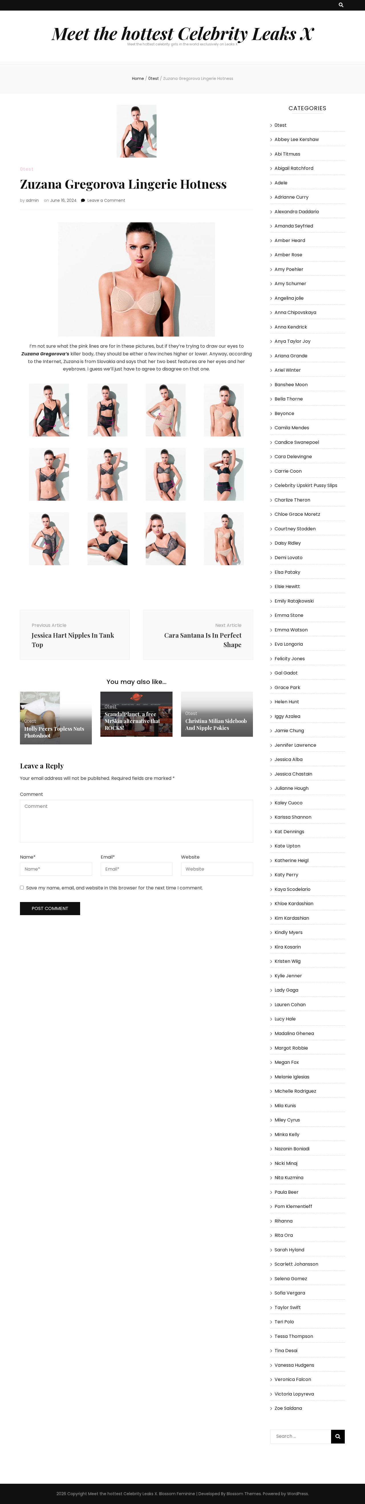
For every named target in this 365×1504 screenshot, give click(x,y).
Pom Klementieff (293, 1206)
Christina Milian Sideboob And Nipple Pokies (216, 724)
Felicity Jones (290, 658)
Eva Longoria (289, 644)
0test (27, 169)
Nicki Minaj (286, 1163)
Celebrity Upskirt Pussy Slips (306, 485)
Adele (281, 183)
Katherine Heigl (292, 860)
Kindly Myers (289, 932)
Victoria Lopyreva (294, 1394)
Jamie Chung (289, 730)
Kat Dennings (289, 831)
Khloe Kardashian (294, 903)
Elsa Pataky (287, 572)
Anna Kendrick (291, 327)
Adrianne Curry (292, 197)
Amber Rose (288, 254)
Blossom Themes (244, 1494)
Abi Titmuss (287, 154)
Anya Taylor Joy (293, 341)
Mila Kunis (285, 1105)
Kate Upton (287, 846)
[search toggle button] (341, 5)
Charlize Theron (292, 500)
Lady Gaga (286, 990)
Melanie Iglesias (292, 1077)
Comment (31, 794)
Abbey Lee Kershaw (297, 139)
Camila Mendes (292, 427)
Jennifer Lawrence (295, 745)
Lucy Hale (285, 1019)
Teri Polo (284, 1321)
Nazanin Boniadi (292, 1148)
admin (32, 200)
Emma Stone (289, 615)
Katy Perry (286, 874)
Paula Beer (287, 1192)
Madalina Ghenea (294, 1033)
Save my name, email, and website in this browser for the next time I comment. (114, 888)
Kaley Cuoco (289, 803)
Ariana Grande (291, 356)
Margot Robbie (291, 1048)
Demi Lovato (289, 557)
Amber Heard (290, 240)
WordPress (297, 1494)
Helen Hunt (287, 701)
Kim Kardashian (292, 918)
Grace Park (287, 687)
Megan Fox (287, 1062)
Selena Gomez (291, 1278)
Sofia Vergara (290, 1293)
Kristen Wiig (288, 961)
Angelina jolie (289, 298)
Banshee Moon (291, 384)
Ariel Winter (288, 370)
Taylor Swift (288, 1307)
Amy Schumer (290, 283)
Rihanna (284, 1221)
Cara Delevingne (293, 456)
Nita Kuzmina (289, 1177)
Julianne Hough (292, 788)
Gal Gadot (286, 673)
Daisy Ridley (288, 543)
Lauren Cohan (290, 1004)
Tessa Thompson (294, 1336)
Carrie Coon (288, 471)
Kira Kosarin (288, 947)
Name (28, 857)
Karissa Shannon (293, 817)
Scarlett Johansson (296, 1264)
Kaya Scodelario (293, 889)
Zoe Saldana (288, 1408)
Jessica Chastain (293, 774)
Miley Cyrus (287, 1120)
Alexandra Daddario (297, 211)
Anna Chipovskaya (295, 312)
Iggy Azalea (287, 716)
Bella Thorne (289, 399)
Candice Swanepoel (297, 442)
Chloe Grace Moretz (297, 514)
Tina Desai (286, 1350)
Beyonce (284, 413)
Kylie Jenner (288, 976)
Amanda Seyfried (294, 226)
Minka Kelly (287, 1134)
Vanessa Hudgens (294, 1365)
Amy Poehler (289, 269)
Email (108, 857)
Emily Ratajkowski (294, 601)
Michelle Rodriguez (295, 1091)
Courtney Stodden (295, 529)
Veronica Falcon (293, 1379)
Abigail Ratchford (294, 168)
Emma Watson (291, 630)
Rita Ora (284, 1235)
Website (190, 857)
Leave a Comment (106, 200)
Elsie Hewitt (287, 586)
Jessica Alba (289, 759)
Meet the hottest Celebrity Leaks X (182, 32)
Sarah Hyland (289, 1250)
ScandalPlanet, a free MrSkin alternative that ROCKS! (132, 721)
